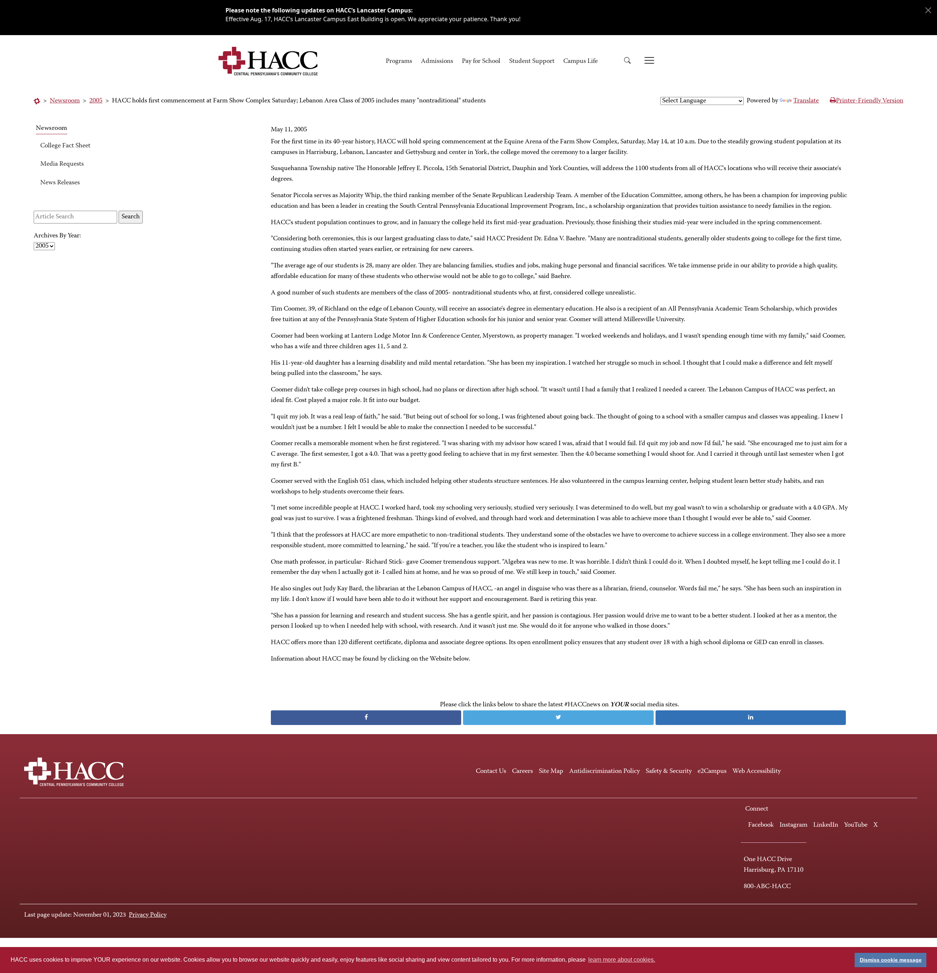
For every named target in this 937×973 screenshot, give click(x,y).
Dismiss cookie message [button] (891, 960)
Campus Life (580, 61)
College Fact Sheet (65, 146)
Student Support (532, 61)
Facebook (761, 825)
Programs (399, 61)
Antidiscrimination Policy (604, 771)
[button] (630, 62)
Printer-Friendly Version (869, 101)
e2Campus (712, 771)
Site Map (551, 771)
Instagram (793, 825)
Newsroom (65, 101)
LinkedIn (825, 825)
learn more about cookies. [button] (621, 960)
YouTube (855, 825)
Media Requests (62, 164)
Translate (806, 101)
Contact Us (491, 771)
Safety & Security (669, 771)
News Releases (60, 183)
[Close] (928, 10)
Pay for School (481, 61)
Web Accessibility (756, 771)
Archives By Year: (57, 236)
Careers (522, 771)
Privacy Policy (148, 915)
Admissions (437, 61)
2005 (95, 101)
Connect (756, 809)
